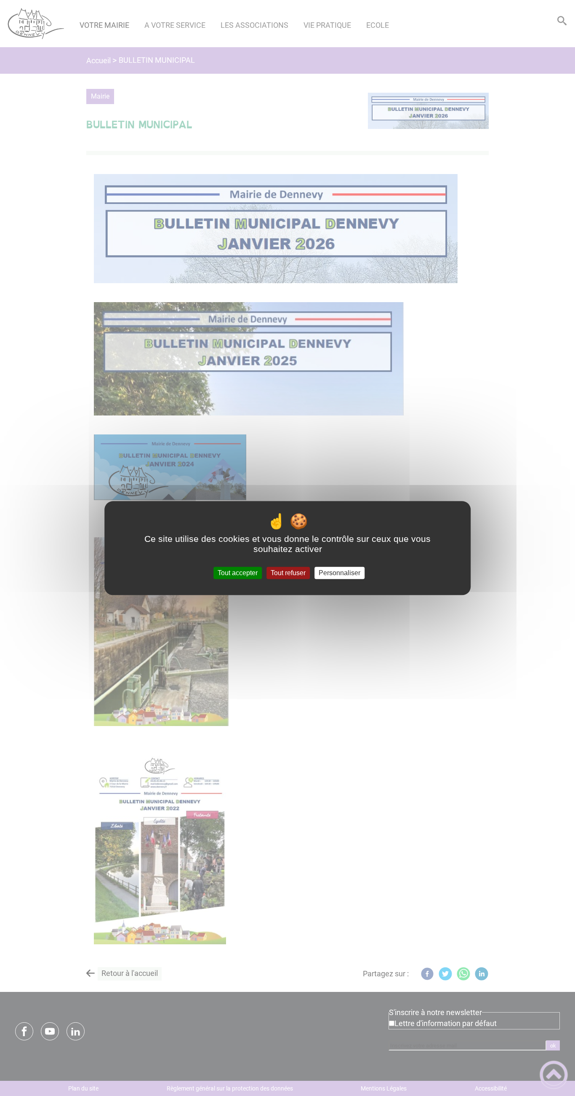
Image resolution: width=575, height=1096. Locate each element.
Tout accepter (238, 572)
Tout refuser (288, 572)
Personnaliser (339, 572)
